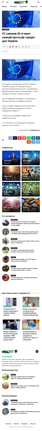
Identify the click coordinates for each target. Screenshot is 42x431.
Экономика (27, 161)
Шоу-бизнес (8, 208)
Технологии (8, 192)
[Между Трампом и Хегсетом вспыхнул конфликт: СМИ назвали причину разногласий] (11, 325)
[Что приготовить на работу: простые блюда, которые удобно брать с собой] (5, 268)
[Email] (25, 46)
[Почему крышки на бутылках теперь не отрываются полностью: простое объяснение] (30, 325)
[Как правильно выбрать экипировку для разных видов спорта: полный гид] (5, 411)
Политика (6, 29)
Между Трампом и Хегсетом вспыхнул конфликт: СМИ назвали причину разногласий (11, 335)
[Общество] (11, 173)
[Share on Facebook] (6, 46)
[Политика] (11, 158)
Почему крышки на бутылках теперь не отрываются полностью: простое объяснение (30, 335)
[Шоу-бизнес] (11, 205)
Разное (25, 208)
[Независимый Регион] (21, 2)
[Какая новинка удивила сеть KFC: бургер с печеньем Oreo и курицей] (5, 259)
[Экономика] (31, 158)
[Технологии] (11, 189)
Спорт (25, 176)
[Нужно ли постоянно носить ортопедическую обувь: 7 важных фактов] (5, 385)
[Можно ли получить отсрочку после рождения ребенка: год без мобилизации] (30, 302)
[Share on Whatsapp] (19, 46)
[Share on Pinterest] (16, 46)
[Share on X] (10, 46)
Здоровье (27, 192)
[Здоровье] (31, 189)
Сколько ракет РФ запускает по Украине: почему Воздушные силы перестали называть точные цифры (25, 223)
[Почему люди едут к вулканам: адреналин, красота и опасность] (5, 277)
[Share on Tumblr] (38, 138)
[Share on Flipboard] (13, 46)
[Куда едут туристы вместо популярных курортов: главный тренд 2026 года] (5, 376)
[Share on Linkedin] (33, 138)
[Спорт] (31, 173)
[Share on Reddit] (29, 142)
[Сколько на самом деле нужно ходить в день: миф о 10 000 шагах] (5, 241)
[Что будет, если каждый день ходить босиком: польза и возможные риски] (5, 250)
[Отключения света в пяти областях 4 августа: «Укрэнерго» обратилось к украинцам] (5, 402)
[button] (4, 2)
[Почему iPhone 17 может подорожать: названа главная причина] (11, 302)
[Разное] (31, 205)
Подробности (35, 130)
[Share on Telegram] (22, 46)
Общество (8, 176)
